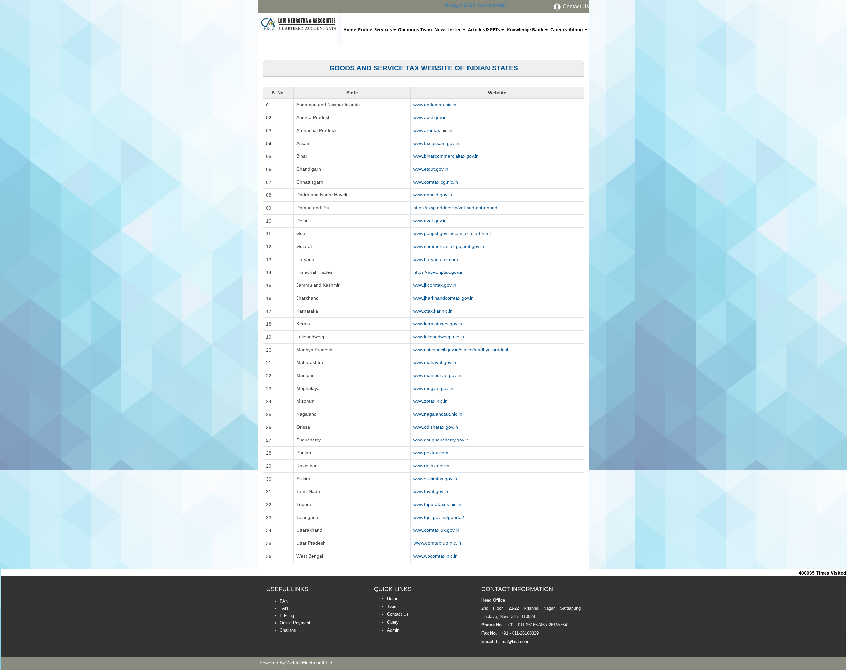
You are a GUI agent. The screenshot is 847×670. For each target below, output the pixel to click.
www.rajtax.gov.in (431, 465)
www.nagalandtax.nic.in (437, 414)
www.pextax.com (430, 452)
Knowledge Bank (525, 30)
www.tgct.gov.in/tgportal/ (438, 517)
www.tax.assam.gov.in (436, 143)
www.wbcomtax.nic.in (435, 556)
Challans (288, 630)
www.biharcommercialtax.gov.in (446, 156)
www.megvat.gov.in (433, 388)
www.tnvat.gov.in (430, 491)
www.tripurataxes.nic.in (437, 504)
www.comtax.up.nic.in (437, 543)
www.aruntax (426, 130)
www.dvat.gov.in (430, 220)
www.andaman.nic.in (434, 104)
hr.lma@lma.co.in (512, 641)
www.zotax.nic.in (430, 401)
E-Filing (287, 615)
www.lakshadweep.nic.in (438, 336)
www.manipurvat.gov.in (437, 375)
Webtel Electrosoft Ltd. (310, 662)
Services (383, 30)
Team (426, 30)
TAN (284, 608)
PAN (284, 601)
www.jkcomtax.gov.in (434, 285)
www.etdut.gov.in (430, 169)
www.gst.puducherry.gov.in (441, 439)
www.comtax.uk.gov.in (436, 530)
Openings (408, 30)
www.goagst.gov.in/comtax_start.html (452, 233)
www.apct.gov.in (430, 117)
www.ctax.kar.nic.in (433, 311)
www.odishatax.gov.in (435, 427)
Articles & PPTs (484, 30)
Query (393, 622)
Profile (365, 30)
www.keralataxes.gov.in (437, 323)
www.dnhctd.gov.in (432, 194)
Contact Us (575, 6)
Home (349, 30)
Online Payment (295, 622)
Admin (576, 30)
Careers (558, 30)
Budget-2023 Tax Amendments (476, 5)
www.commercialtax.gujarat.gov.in (448, 246)
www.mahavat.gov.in (434, 362)
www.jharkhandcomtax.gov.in (443, 298)
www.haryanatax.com (435, 259)
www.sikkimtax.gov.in (435, 478)
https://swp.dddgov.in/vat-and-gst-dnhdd (455, 207)
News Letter (448, 30)
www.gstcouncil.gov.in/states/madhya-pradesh (461, 349)
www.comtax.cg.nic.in (435, 182)
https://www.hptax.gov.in (438, 272)
